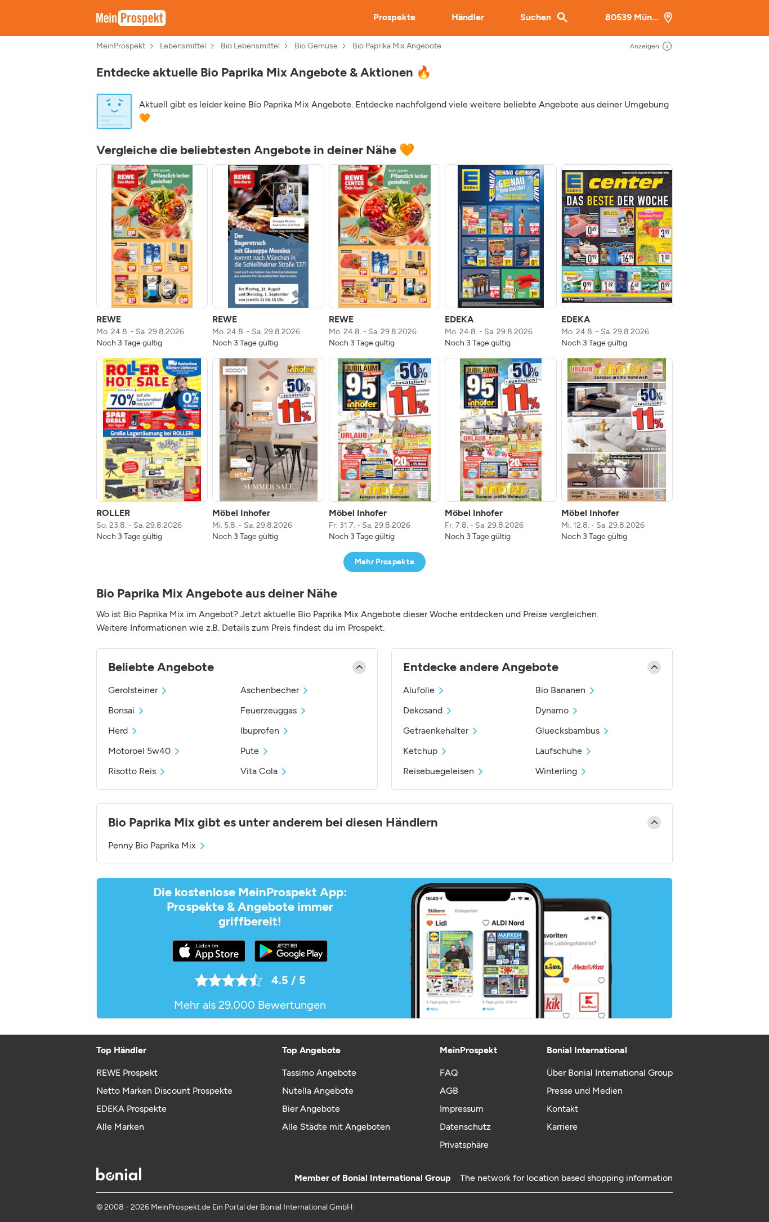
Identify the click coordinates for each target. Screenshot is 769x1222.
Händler (467, 17)
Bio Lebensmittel (250, 46)
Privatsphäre (464, 1144)
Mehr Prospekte (385, 562)
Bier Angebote (311, 1108)
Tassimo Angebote (319, 1072)
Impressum (462, 1108)
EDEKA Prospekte (131, 1108)
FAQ (449, 1072)
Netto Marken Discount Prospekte (164, 1090)
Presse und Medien (585, 1090)
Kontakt (562, 1108)
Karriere (562, 1126)
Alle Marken (120, 1126)
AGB (449, 1090)
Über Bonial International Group (610, 1072)
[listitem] (152, 256)
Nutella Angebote (318, 1090)
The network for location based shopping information (566, 1177)
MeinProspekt (120, 46)
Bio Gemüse (316, 46)
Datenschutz (465, 1126)
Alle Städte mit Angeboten (336, 1126)
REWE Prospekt (127, 1072)
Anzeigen (644, 46)
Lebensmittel (183, 46)
